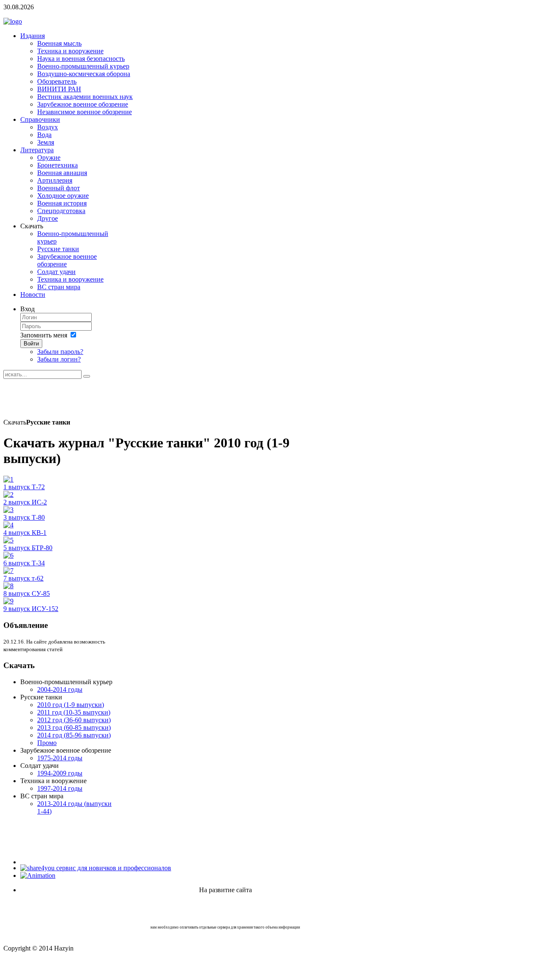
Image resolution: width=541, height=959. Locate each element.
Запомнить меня (43, 335)
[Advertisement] (157, 398)
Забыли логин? (59, 359)
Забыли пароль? (60, 351)
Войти (31, 343)
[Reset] (86, 376)
